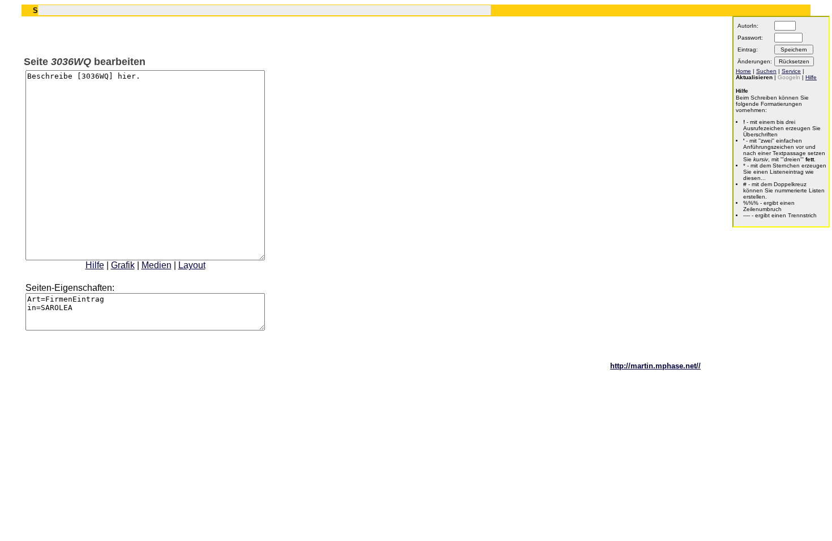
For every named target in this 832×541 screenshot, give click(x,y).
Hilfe (94, 265)
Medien (156, 265)
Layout (191, 265)
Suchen (766, 71)
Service (791, 71)
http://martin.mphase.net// (655, 366)
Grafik (123, 265)
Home (743, 71)
